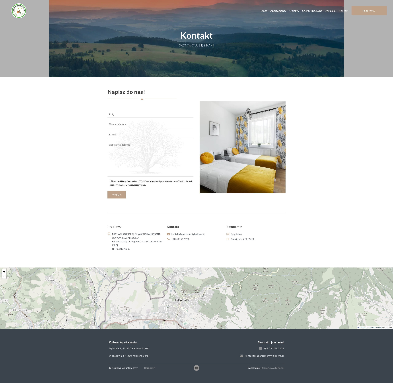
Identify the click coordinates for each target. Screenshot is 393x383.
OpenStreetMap (375, 327)
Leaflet (362, 327)
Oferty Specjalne (312, 10)
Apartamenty (278, 10)
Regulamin (149, 367)
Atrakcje (330, 10)
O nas (264, 10)
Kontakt (343, 10)
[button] (203, 296)
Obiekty (294, 10)
